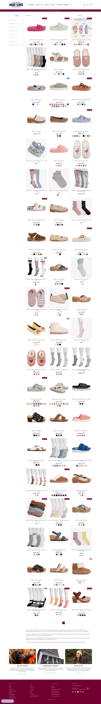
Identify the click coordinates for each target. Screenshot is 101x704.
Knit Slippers (60, 631)
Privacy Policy (11, 694)
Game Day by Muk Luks (55, 694)
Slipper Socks (29, 639)
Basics (73, 631)
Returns (31, 690)
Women (37, 4)
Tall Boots (66, 634)
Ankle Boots (53, 634)
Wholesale (11, 689)
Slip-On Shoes (45, 634)
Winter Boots (73, 634)
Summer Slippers (85, 631)
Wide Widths (28, 635)
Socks (43, 638)
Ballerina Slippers (29, 631)
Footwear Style (13, 23)
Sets (66, 642)
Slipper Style (12, 20)
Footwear (37, 634)
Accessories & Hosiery (39, 642)
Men (42, 4)
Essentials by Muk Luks (55, 692)
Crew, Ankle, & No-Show (60, 638)
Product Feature (13, 30)
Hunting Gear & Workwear (62, 4)
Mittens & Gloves (61, 642)
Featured (47, 4)
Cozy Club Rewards (12, 697)
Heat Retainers (41, 639)
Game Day (53, 4)
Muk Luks (53, 685)
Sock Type (11, 27)
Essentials (86, 634)
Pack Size (11, 34)
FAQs (31, 692)
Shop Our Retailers (12, 690)
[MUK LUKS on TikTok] (83, 692)
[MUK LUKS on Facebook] (75, 692)
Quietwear (53, 687)
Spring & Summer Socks (52, 639)
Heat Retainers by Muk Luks (56, 689)
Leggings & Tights (81, 642)
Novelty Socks (86, 638)
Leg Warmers (49, 642)
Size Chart (32, 689)
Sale (71, 4)
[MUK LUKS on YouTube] (78, 692)
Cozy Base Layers (71, 642)
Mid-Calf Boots (60, 634)
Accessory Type (13, 41)
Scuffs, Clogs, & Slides (45, 631)
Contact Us (32, 687)
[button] (17, 15)
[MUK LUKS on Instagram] (73, 692)
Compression (52, 638)
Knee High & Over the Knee (77, 638)
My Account (32, 694)
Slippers (80, 630)
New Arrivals (31, 4)
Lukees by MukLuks (54, 690)
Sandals (50, 635)
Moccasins (53, 631)
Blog (10, 687)
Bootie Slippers (37, 631)
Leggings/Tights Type (14, 45)
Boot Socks (68, 638)
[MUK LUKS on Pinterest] (80, 692)
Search (31, 685)
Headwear (55, 642)
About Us (10, 685)
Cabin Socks (34, 639)
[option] (50, 10)
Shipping (10, 692)
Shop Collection (22, 674)
